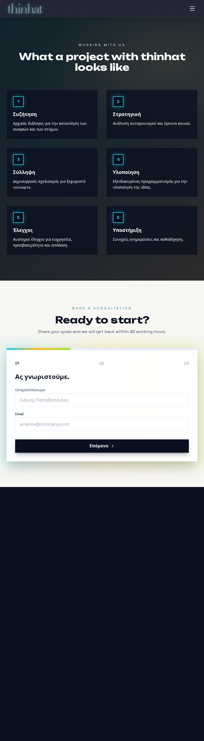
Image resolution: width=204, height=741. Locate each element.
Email (19, 413)
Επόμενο (99, 446)
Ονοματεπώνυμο (30, 390)
